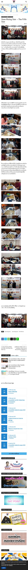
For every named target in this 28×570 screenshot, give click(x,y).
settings (10, 565)
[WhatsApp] (8, 339)
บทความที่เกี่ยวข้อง (6, 355)
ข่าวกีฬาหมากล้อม (8, 14)
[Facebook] (2, 339)
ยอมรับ (4, 567)
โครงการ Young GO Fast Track (15, 428)
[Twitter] (5, 339)
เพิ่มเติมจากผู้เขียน (14, 355)
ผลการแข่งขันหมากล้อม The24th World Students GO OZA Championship (16, 366)
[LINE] (17, 339)
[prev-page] (2, 377)
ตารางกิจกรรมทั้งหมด (14, 453)
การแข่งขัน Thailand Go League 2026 (16, 410)
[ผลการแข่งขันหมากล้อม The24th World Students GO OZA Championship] (4, 366)
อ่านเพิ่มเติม (11, 393)
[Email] (11, 339)
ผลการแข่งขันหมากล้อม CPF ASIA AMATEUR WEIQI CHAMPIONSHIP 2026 (16, 360)
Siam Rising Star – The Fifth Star (18, 331)
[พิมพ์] (14, 339)
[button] (2, 1)
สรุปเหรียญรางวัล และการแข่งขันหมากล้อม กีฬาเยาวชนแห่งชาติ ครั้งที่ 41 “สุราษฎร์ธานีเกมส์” (17, 373)
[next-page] (4, 377)
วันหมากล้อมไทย (12, 391)
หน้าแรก (2, 14)
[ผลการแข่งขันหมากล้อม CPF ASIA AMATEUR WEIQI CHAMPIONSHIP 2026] (4, 360)
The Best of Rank (12, 437)
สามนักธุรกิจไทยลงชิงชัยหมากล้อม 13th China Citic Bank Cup (7, 348)
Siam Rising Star (8, 331)
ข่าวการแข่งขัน (15, 14)
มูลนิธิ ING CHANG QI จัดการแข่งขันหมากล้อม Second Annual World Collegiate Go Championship (21, 349)
